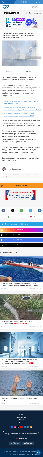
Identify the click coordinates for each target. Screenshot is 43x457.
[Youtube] (21, 427)
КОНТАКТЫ (21, 417)
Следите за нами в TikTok (13, 234)
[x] (18, 427)
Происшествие (35, 13)
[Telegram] (25, 427)
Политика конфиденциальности (30, 451)
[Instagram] (15, 427)
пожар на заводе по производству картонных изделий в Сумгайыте (21, 175)
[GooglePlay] (15, 443)
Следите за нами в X (11, 244)
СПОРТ (34, 7)
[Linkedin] (28, 427)
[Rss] (31, 427)
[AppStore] (28, 443)
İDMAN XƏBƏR (21, 185)
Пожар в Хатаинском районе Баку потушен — (21, 102)
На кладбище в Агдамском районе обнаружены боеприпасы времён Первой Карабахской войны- (22, 108)
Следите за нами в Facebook (14, 239)
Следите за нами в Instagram (14, 229)
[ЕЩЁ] (40, 7)
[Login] (40, 2)
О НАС (21, 414)
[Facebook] (12, 427)
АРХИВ (21, 420)
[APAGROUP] (21, 438)
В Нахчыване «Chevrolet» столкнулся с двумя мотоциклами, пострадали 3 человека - (19, 114)
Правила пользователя (10, 451)
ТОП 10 (21, 422)
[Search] (36, 2)
